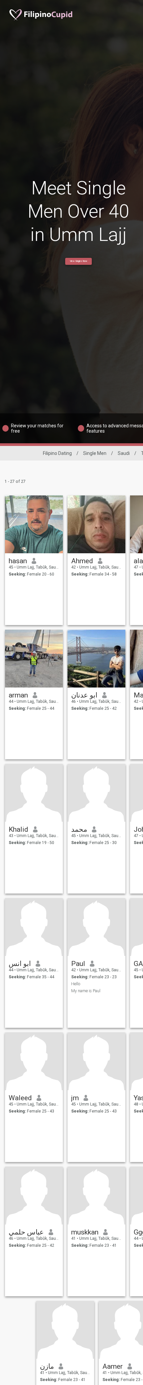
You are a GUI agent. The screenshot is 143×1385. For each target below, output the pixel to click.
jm (75, 1098)
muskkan (84, 1232)
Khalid (18, 829)
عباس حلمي (26, 1232)
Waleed (20, 1098)
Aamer (112, 1366)
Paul (78, 964)
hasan (18, 561)
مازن (47, 1366)
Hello (75, 984)
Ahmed (82, 561)
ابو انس (20, 964)
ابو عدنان (84, 695)
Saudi (124, 453)
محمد (79, 829)
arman (18, 695)
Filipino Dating (57, 453)
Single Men (94, 453)
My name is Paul (85, 991)
